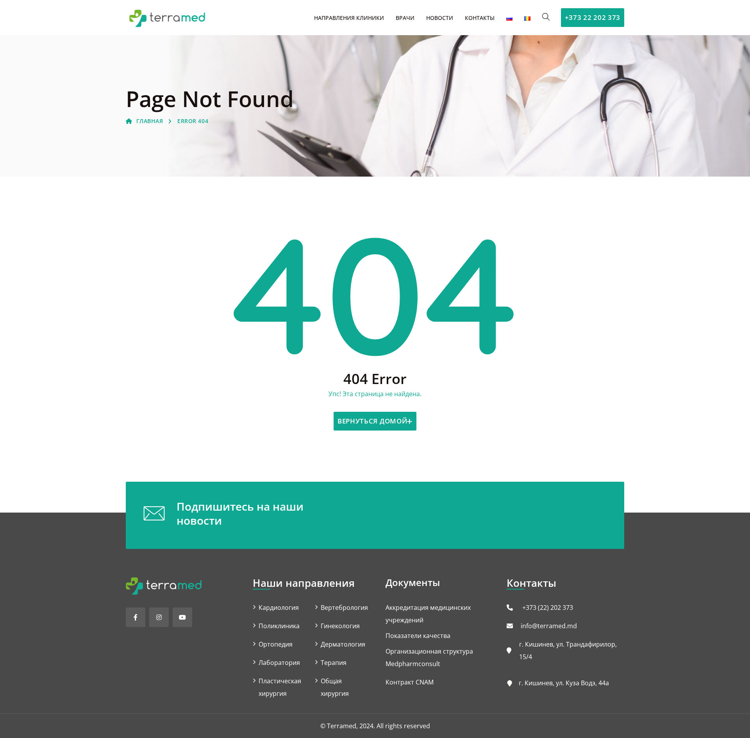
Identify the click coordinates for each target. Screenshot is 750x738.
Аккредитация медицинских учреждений (428, 613)
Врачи (405, 17)
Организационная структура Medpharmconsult (429, 657)
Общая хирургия (335, 687)
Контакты (480, 17)
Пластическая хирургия (280, 687)
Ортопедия (276, 644)
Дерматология (343, 644)
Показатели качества (418, 635)
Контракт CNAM (410, 682)
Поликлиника (279, 626)
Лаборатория (279, 662)
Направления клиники (349, 17)
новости (439, 17)
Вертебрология (344, 607)
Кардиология (279, 607)
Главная (149, 121)
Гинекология (340, 626)
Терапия (333, 662)
